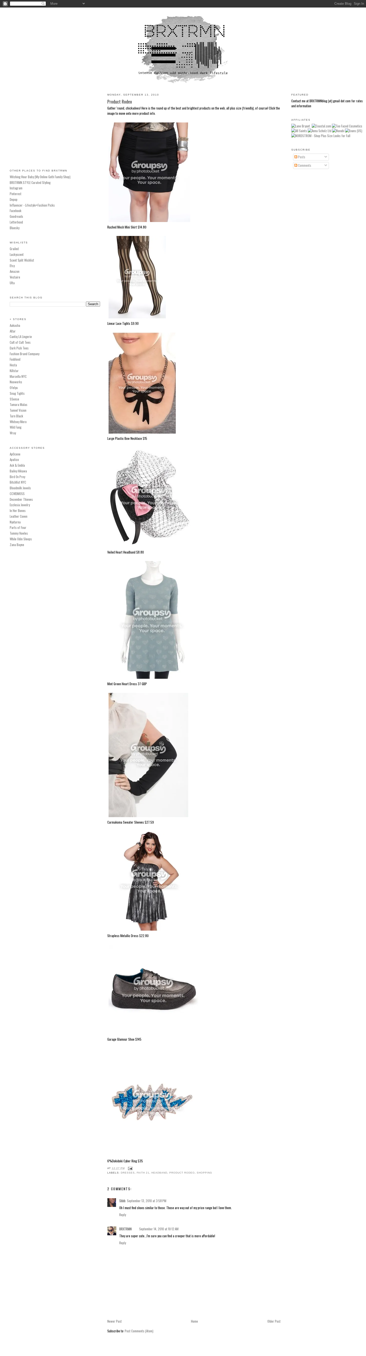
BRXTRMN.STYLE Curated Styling (30, 182)
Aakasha (15, 325)
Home (194, 1321)
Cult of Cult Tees (20, 342)
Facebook (15, 210)
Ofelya (14, 387)
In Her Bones (18, 510)
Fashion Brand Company (24, 353)
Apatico (14, 459)
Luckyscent (17, 254)
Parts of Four (18, 527)
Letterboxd (16, 222)
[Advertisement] (55, 124)
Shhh (122, 1200)
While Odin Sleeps (21, 538)
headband (159, 1172)
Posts (301, 156)
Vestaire (15, 277)
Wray (13, 432)
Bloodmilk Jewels (20, 487)
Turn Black (16, 415)
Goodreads (16, 216)
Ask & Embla (17, 465)
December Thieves (21, 499)
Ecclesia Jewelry (20, 504)
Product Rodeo (119, 101)
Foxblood (15, 359)
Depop (13, 199)
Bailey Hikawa (18, 470)
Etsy (12, 265)
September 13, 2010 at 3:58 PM (146, 1200)
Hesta (13, 364)
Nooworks (16, 381)
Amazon (14, 271)
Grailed (14, 248)
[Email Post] (129, 1168)
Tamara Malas (18, 404)
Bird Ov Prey (17, 476)
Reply (122, 1214)
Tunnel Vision (18, 410)
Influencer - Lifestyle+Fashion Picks (32, 205)
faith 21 (143, 1172)
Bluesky (14, 227)
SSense (14, 398)
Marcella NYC (18, 376)
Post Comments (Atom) (139, 1330)
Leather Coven (18, 516)
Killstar (14, 370)
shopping (204, 1172)
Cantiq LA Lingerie (21, 336)
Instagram (16, 187)
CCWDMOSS (17, 493)
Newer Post (114, 1321)
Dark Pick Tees (19, 347)
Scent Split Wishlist (22, 260)
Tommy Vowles (19, 533)
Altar (13, 331)
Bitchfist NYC (18, 482)
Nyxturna (15, 521)
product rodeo (182, 1172)
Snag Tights (17, 393)
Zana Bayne (17, 544)
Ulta (12, 282)
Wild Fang (15, 427)
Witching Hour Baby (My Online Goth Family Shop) (40, 176)
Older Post (274, 1321)
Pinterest (15, 193)
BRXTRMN (125, 1228)
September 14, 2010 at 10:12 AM (159, 1228)
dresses (128, 1172)
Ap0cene (15, 454)
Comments (304, 165)
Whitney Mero (18, 421)
